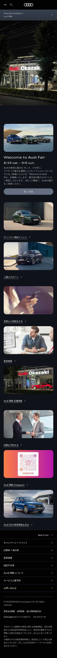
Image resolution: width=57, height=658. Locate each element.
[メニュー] (6, 4)
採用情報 (20, 611)
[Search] (11, 5)
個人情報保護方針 (34, 611)
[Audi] (28, 4)
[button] (28, 542)
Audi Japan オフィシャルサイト (17, 617)
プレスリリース (39, 617)
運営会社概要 (9, 611)
